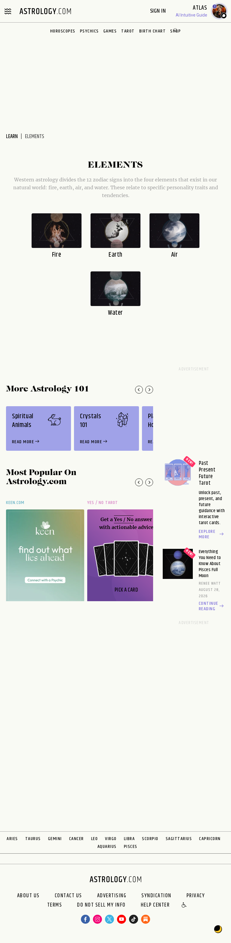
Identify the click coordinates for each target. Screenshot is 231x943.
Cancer (76, 839)
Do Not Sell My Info (101, 905)
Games (110, 31)
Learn (12, 136)
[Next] (149, 390)
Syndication (156, 896)
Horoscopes (62, 31)
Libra (129, 839)
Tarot (128, 31)
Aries (12, 839)
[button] (184, 905)
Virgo (111, 839)
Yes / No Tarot (102, 502)
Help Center (155, 905)
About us (28, 896)
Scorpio (150, 839)
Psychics (89, 31)
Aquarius (107, 846)
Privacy (195, 896)
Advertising (112, 896)
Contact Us (68, 896)
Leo (94, 839)
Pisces (130, 846)
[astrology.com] (45, 11)
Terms (54, 905)
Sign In (158, 11)
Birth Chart (152, 31)
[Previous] (139, 390)
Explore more (207, 534)
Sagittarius (179, 839)
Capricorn (210, 839)
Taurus (33, 839)
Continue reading (208, 606)
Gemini (55, 839)
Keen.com (15, 502)
